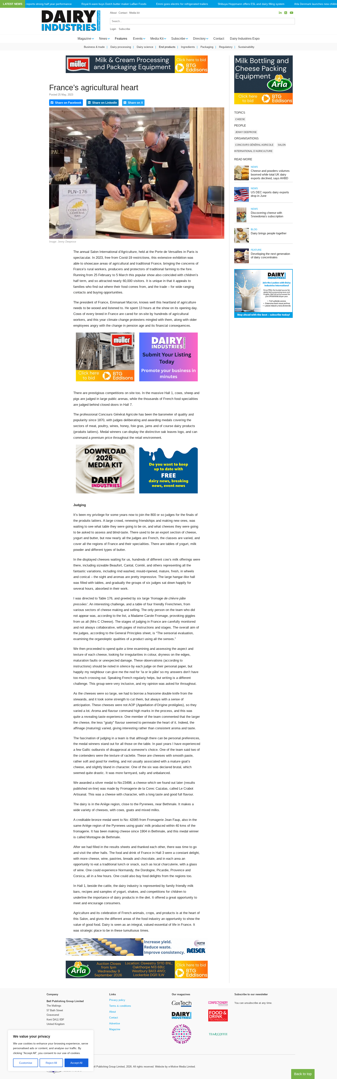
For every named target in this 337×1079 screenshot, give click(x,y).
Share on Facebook (67, 102)
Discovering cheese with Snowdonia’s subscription (267, 214)
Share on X (135, 102)
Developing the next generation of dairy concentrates (270, 255)
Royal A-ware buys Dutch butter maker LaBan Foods (113, 4)
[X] (285, 12)
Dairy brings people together (268, 233)
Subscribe (124, 29)
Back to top (303, 1074)
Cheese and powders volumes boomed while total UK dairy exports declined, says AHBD (270, 174)
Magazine (114, 1029)
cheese (240, 119)
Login (113, 29)
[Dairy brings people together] (241, 242)
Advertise (114, 1023)
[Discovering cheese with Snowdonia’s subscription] (241, 221)
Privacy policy (117, 1000)
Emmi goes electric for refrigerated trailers (182, 4)
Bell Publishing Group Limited (108, 1066)
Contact (123, 12)
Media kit (134, 12)
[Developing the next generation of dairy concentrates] (241, 262)
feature (256, 250)
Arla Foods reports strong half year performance (42, 4)
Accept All (76, 1062)
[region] (51, 1050)
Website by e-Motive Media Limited (175, 1066)
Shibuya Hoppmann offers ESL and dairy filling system (251, 4)
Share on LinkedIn (104, 102)
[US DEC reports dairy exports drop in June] (241, 201)
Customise (25, 1062)
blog (254, 229)
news (254, 167)
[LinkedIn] (280, 12)
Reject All (51, 1062)
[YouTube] (291, 12)
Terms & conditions (120, 1005)
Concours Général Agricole (254, 145)
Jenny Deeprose (246, 132)
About (113, 12)
